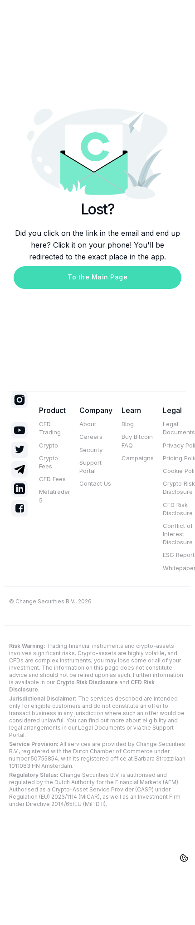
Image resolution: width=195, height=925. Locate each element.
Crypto (48, 445)
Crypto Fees (48, 462)
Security (90, 449)
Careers (90, 436)
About (87, 424)
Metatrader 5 (54, 495)
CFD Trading (50, 428)
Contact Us (95, 483)
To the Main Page (97, 277)
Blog (128, 424)
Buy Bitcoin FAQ (137, 440)
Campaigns (138, 458)
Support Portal (90, 466)
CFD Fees (52, 478)
